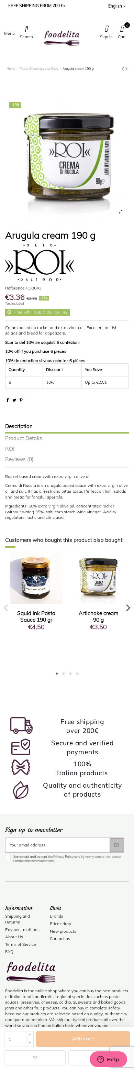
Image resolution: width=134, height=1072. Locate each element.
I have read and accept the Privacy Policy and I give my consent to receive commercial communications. (67, 859)
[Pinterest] (21, 400)
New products (63, 931)
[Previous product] (123, 69)
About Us (14, 936)
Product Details (23, 438)
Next (128, 608)
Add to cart (83, 1038)
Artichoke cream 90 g (99, 616)
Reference (15, 288)
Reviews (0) (19, 459)
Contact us (60, 938)
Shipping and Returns (17, 919)
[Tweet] (14, 400)
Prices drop (60, 923)
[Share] (8, 400)
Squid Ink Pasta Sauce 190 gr (36, 616)
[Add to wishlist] (35, 1057)
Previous (6, 608)
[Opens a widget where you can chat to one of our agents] (108, 1060)
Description (19, 426)
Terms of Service (20, 944)
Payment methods (22, 929)
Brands (56, 916)
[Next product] (126, 69)
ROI (9, 449)
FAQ (9, 951)
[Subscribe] (116, 845)
